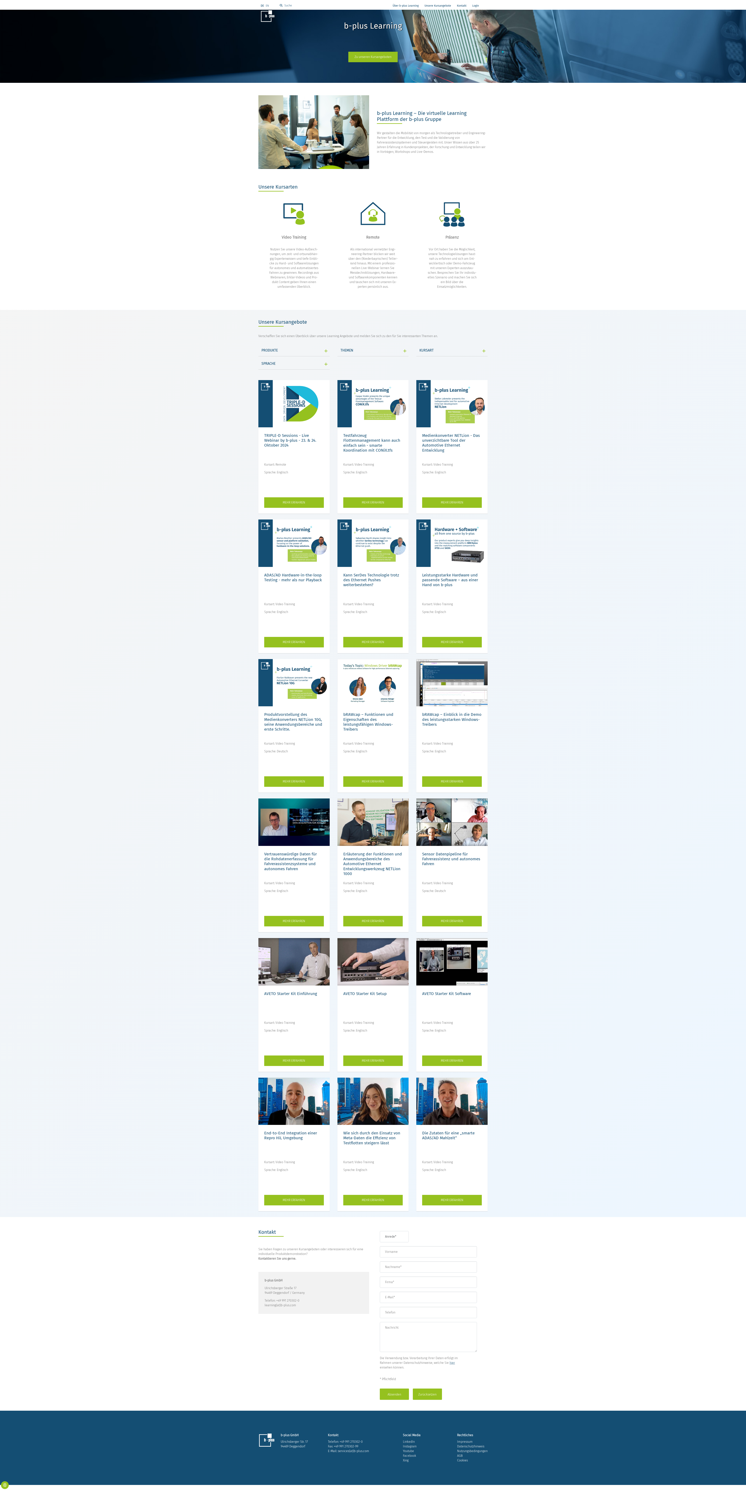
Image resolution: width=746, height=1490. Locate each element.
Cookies (462, 1460)
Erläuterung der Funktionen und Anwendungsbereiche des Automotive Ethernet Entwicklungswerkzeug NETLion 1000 (372, 864)
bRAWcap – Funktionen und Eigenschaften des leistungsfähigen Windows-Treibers (368, 722)
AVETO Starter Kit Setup (365, 993)
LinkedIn (409, 1442)
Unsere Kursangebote (437, 5)
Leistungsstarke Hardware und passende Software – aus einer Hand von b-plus (450, 580)
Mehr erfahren (294, 502)
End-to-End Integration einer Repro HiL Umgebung (290, 1135)
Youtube (408, 1451)
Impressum (465, 1442)
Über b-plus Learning (406, 5)
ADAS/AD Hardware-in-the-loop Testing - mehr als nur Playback (293, 577)
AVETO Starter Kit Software (446, 993)
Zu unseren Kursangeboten (373, 57)
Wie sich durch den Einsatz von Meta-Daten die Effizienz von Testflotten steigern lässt (371, 1138)
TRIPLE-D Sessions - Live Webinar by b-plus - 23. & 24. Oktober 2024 (290, 440)
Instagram (410, 1446)
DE (262, 5)
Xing (406, 1460)
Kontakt (461, 5)
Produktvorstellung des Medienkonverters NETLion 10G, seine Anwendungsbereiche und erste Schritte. (293, 722)
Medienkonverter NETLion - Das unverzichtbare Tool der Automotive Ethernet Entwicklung (451, 443)
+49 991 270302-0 (351, 1442)
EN (267, 5)
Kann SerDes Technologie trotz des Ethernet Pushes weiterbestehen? (371, 580)
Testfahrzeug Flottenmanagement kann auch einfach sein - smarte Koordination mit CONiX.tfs (371, 443)
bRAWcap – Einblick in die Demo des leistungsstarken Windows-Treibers (451, 719)
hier (452, 1363)
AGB (460, 1456)
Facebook (409, 1456)
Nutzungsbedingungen (472, 1451)
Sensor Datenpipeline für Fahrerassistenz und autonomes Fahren (451, 859)
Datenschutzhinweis (470, 1446)
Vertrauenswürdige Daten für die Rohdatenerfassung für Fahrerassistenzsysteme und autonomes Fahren (290, 861)
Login (475, 5)
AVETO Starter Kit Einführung (290, 993)
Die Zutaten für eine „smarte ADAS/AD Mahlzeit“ (448, 1135)
